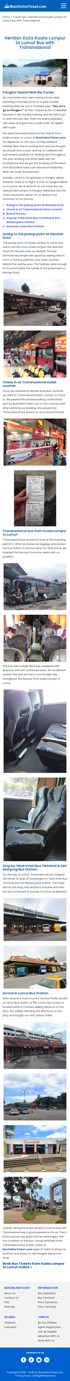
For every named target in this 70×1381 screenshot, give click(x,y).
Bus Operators (47, 1293)
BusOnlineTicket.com (51, 1372)
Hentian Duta (19, 247)
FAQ (6, 1302)
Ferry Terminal (47, 1307)
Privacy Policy (23, 1375)
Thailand (9, 1322)
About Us (9, 1293)
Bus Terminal (46, 1298)
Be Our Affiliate (47, 1322)
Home (6, 17)
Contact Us (11, 1298)
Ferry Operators (47, 1302)
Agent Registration (49, 1327)
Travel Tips (19, 17)
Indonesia (10, 1327)
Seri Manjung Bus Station (35, 883)
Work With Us (46, 1340)
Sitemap (9, 1307)
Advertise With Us (49, 1336)
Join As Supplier (47, 1331)
